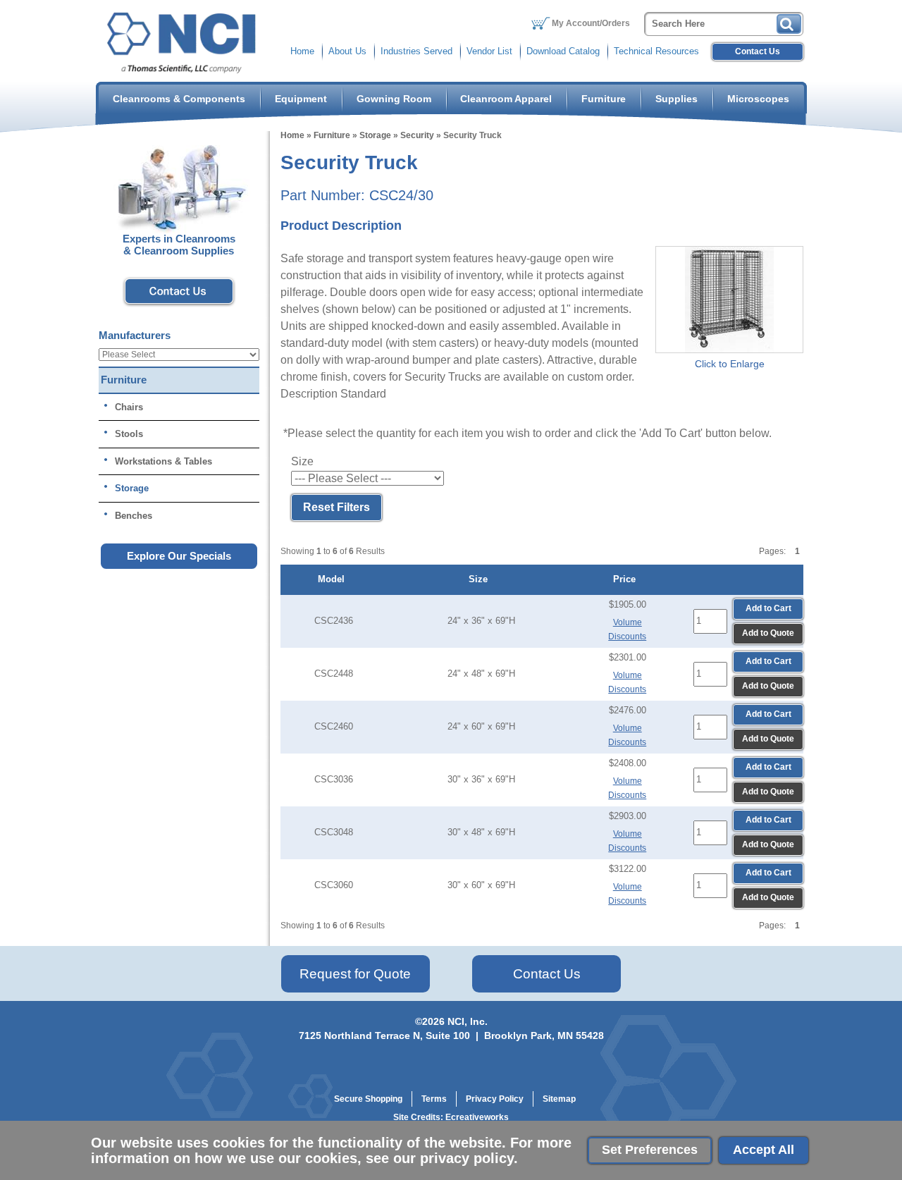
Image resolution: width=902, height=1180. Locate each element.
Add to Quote (768, 633)
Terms (434, 1099)
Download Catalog (563, 51)
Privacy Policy (495, 1099)
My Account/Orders (591, 23)
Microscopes (758, 98)
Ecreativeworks (477, 1117)
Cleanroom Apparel (506, 98)
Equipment (301, 98)
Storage (375, 135)
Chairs (129, 407)
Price (627, 579)
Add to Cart (768, 608)
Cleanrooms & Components (179, 98)
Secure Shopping (368, 1099)
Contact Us (757, 51)
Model (334, 579)
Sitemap (559, 1099)
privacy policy (467, 1158)
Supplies (676, 98)
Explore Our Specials (179, 556)
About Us (347, 51)
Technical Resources (656, 51)
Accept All (763, 1150)
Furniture (603, 98)
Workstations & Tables (163, 461)
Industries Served (416, 51)
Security (417, 135)
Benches (133, 515)
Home (302, 51)
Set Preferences (650, 1150)
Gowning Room (394, 98)
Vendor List (489, 51)
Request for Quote (355, 973)
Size (481, 579)
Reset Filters (336, 507)
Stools (129, 434)
